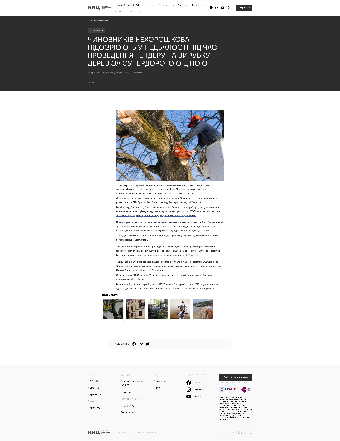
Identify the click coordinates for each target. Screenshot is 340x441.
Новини (150, 5)
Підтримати (244, 8)
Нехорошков (93, 73)
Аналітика (183, 5)
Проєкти (132, 11)
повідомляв (160, 246)
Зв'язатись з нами (236, 377)
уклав (119, 202)
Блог (142, 11)
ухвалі (134, 193)
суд (128, 73)
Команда (94, 388)
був (158, 275)
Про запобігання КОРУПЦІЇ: (128, 5)
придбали (210, 284)
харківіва (138, 73)
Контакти (94, 408)
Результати (198, 5)
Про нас (118, 11)
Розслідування (166, 5)
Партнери (94, 394)
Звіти (91, 401)
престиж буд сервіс (112, 73)
